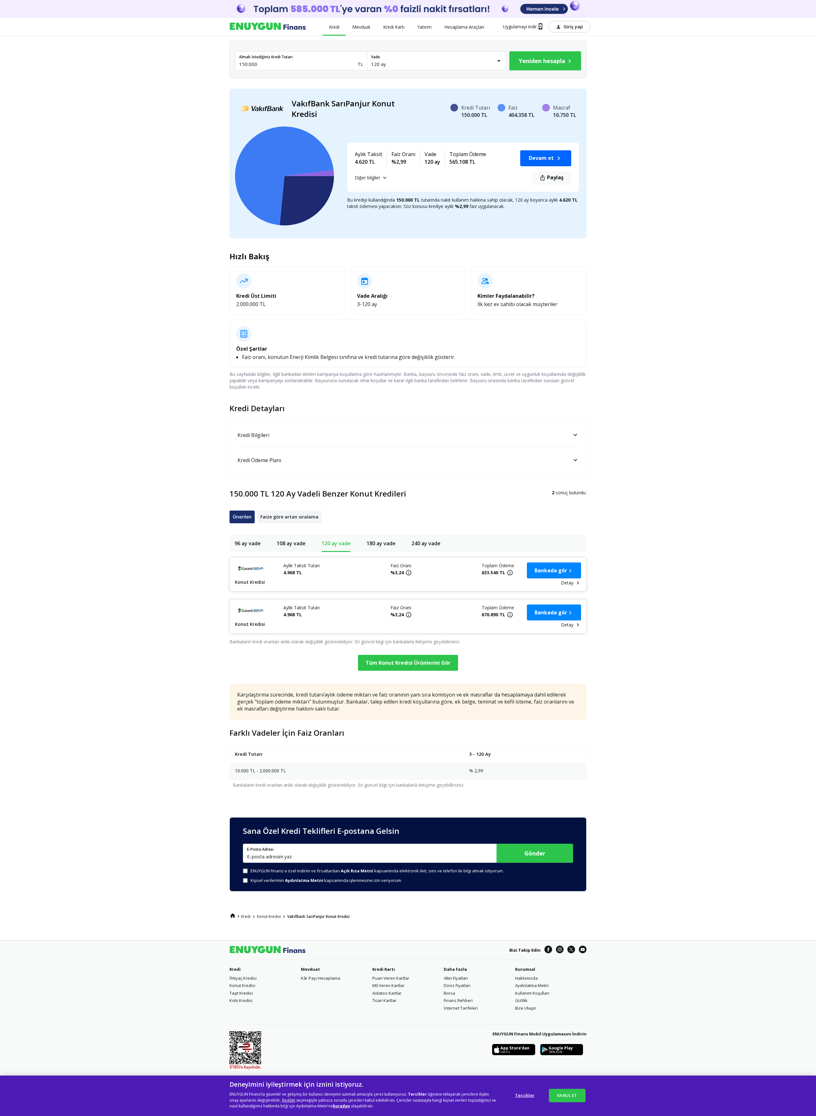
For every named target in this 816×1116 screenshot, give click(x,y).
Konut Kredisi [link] (269, 916)
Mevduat (310, 969)
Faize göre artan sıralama (289, 517)
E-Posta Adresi (260, 849)
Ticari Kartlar (384, 1000)
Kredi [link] (246, 916)
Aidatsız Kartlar (387, 993)
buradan (341, 1106)
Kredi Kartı (383, 969)
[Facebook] (548, 950)
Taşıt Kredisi (241, 993)
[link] (232, 916)
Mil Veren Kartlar (388, 985)
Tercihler (525, 1095)
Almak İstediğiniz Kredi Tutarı (266, 57)
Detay (567, 583)
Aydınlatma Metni (532, 985)
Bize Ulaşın (525, 1008)
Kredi (235, 969)
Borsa (449, 993)
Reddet (288, 1100)
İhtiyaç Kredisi (243, 978)
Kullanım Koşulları (532, 993)
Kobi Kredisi (240, 1000)
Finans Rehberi (458, 1000)
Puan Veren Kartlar (390, 978)
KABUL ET (567, 1095)
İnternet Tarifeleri (461, 1008)
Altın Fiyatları (456, 978)
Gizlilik (521, 1000)
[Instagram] (560, 950)
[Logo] (267, 27)
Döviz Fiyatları (457, 985)
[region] (408, 1096)
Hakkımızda (526, 978)
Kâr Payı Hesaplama (320, 978)
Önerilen (242, 517)
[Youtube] (582, 950)
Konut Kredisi (242, 985)
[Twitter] (571, 950)
